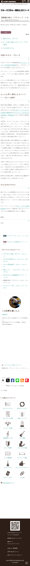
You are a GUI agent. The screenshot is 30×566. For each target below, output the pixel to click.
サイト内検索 (4, 390)
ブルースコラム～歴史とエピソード (12, 365)
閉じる (27, 34)
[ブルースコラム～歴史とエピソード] (15, 10)
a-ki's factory (16, 560)
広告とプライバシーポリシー (14, 555)
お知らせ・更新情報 (12, 548)
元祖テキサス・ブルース (10, 38)
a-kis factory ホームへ (8, 483)
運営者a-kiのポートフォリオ (14, 538)
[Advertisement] (15, 345)
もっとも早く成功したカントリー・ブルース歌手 (15, 43)
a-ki (23, 560)
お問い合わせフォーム (13, 551)
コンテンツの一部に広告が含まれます (16, 4)
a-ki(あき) (4, 314)
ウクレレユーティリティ (13, 543)
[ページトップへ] (26, 562)
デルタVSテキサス (8, 48)
